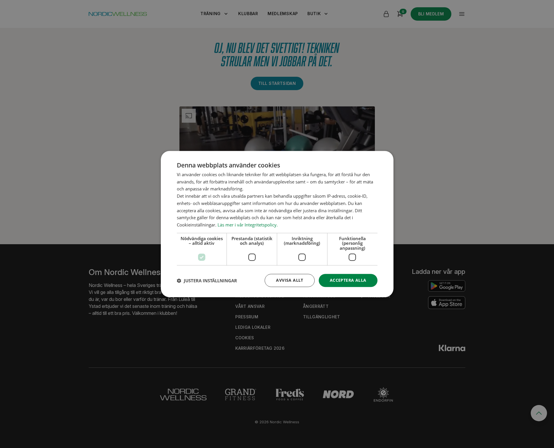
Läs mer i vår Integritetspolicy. (248, 225)
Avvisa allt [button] (289, 280)
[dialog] (277, 224)
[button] (207, 280)
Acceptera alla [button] (348, 280)
